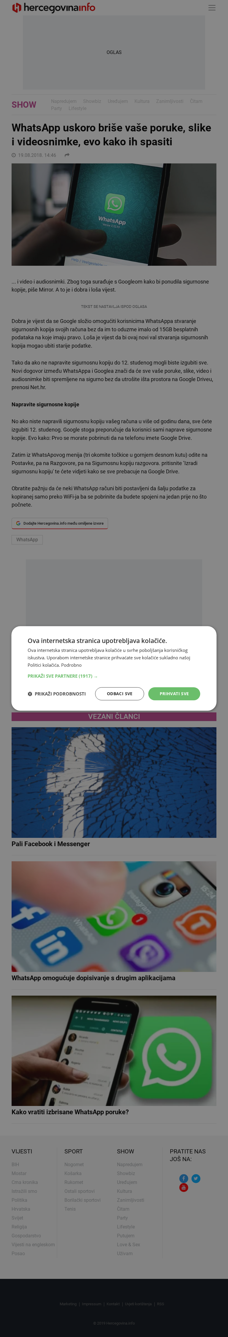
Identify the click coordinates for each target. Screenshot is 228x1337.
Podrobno (71, 665)
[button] (114, 676)
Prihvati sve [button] (174, 693)
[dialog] (113, 668)
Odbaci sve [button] (120, 693)
